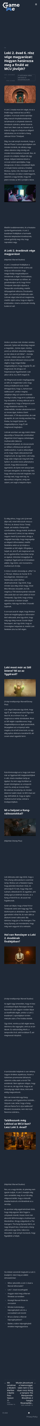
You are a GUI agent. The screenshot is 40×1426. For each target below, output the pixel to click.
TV (5, 47)
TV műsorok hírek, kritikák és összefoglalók (25, 78)
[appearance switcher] (28, 1412)
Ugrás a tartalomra (12, 2)
